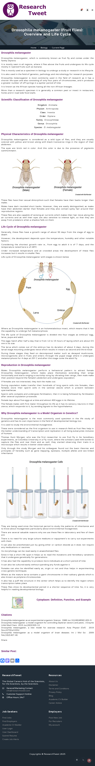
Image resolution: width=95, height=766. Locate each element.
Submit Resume (9, 735)
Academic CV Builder (58, 699)
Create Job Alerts (10, 739)
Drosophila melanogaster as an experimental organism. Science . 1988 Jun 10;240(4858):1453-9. (46, 620)
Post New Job (55, 718)
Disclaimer (53, 685)
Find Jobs (7, 718)
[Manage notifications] (89, 761)
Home (33, 48)
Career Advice (55, 703)
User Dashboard (10, 732)
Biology (44, 48)
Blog (51, 696)
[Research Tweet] (25, 10)
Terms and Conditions (59, 688)
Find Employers (9, 721)
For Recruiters (55, 721)
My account (54, 725)
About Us (53, 681)
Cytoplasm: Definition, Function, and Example (64, 599)
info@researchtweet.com (18, 690)
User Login (7, 728)
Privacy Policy (55, 692)
